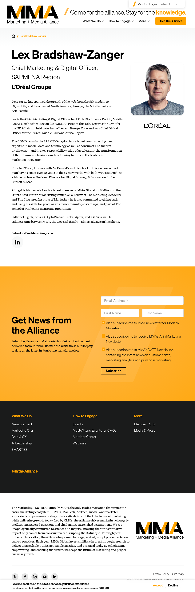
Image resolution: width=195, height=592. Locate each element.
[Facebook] (25, 576)
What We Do (92, 21)
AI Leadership (22, 443)
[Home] (13, 36)
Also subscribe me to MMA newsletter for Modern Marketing (142, 325)
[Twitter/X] (15, 576)
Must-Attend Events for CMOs (94, 430)
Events (78, 424)
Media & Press (144, 430)
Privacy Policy (160, 573)
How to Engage (120, 21)
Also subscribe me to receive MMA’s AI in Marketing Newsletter (143, 339)
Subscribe (166, 4)
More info (104, 587)
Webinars (79, 443)
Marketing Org (22, 430)
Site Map (177, 573)
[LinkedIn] (17, 242)
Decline (173, 585)
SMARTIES (20, 449)
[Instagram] (34, 576)
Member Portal (145, 424)
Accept (158, 585)
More (145, 22)
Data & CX (19, 436)
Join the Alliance (170, 21)
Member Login (147, 4)
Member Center (84, 436)
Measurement (22, 424)
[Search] (178, 4)
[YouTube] (44, 576)
